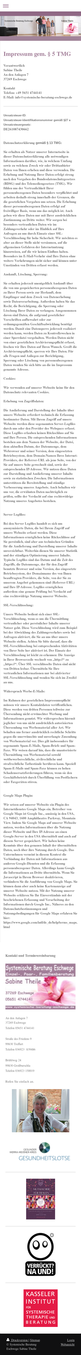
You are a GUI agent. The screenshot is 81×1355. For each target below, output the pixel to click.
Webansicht (68, 1344)
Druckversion (19, 1340)
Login (71, 1340)
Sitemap (35, 1340)
